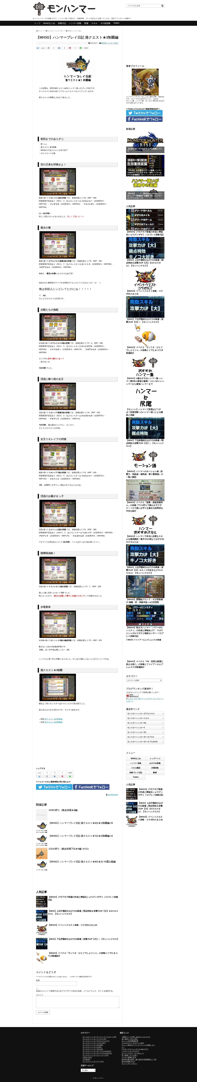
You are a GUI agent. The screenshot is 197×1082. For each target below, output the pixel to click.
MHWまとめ (136, 758)
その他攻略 (105, 23)
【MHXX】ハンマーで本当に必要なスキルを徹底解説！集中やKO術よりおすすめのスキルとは (145, 539)
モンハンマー (99, 1078)
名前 (38, 980)
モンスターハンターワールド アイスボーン (99, 1037)
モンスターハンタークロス (138, 718)
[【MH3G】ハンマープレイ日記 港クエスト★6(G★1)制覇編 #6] (41, 827)
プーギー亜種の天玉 (129, 1057)
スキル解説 (135, 768)
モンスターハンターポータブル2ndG (142, 742)
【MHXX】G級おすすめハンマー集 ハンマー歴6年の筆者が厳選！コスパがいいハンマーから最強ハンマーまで (145, 381)
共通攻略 (155, 768)
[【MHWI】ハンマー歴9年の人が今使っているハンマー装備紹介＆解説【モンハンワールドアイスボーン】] (145, 189)
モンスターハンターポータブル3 (140, 737)
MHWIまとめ (49, 23)
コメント (39, 995)
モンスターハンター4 (136, 728)
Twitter (116, 23)
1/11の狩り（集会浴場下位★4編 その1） (69, 848)
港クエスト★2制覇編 (53, 719)
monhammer (113, 795)
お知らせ (87, 1057)
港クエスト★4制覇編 (53, 722)
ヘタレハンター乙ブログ (130, 1051)
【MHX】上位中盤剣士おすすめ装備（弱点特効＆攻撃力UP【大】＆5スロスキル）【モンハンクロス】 (144, 263)
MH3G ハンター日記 (109, 43)
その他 (86, 1059)
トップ (37, 23)
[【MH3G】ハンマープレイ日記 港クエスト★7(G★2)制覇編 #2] (41, 840)
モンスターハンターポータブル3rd (97, 1051)
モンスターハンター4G (136, 723)
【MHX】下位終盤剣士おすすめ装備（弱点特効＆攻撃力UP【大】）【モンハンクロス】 (145, 443)
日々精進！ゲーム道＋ (130, 1055)
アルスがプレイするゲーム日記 (133, 1043)
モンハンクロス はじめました (133, 1053)
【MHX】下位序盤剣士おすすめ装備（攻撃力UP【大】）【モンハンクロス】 (83, 939)
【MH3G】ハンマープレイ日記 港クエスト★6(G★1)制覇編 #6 (81, 823)
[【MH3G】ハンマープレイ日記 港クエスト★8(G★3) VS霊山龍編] (41, 866)
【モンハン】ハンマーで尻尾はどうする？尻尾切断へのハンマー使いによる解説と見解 (144, 412)
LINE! (86, 48)
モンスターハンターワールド (94, 1039)
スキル (94, 23)
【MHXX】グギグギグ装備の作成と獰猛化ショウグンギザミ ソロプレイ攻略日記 (150, 792)
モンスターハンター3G (136, 732)
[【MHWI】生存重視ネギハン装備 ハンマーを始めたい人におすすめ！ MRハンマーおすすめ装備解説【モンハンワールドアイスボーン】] (145, 165)
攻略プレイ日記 (135, 772)
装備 (86, 23)
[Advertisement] (77, 118)
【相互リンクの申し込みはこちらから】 (136, 1037)
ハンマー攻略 (75, 23)
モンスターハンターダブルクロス (141, 714)
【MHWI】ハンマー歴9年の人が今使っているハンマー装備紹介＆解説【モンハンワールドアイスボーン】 (144, 196)
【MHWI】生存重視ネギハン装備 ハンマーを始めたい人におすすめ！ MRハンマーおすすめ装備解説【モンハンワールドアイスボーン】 (144, 173)
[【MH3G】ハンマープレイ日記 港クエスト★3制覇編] (59, 48)
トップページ (154, 758)
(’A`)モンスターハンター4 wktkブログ (135, 1049)
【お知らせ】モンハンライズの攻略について (144, 150)
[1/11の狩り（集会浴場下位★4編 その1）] (41, 853)
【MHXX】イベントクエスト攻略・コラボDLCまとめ (72, 925)
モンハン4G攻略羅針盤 (130, 1041)
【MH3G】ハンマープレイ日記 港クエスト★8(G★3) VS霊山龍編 (82, 861)
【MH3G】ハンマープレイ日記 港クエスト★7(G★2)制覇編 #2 (81, 836)
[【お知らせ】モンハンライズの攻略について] (145, 142)
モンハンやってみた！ (130, 1063)
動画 (155, 772)
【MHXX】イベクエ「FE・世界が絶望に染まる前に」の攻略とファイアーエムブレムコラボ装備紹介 (144, 664)
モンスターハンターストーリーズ (96, 1055)
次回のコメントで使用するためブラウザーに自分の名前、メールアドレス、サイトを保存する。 (75, 991)
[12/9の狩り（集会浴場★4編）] (41, 814)
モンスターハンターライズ (93, 1061)
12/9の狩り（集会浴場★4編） (64, 810)
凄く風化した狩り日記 (130, 1039)
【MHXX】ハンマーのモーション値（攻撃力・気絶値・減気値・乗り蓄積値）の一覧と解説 (144, 474)
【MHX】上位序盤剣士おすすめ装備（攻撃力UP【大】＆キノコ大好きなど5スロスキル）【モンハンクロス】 (144, 570)
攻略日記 (62, 23)
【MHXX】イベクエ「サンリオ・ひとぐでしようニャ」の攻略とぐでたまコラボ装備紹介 (144, 350)
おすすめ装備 (154, 763)
